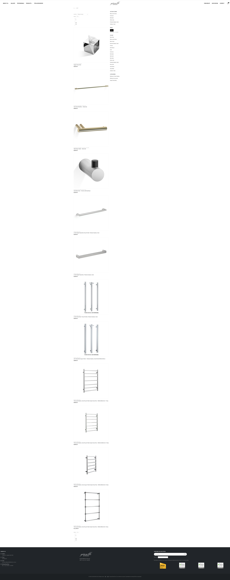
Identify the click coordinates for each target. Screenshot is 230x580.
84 (76, 24)
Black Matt (112, 37)
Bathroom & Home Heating (114, 76)
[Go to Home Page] (74, 8)
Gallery (13, 3)
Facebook (106, 577)
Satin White (112, 68)
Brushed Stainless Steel (114, 43)
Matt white (112, 58)
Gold (111, 49)
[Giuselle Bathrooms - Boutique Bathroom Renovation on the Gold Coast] (115, 3)
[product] (91, 44)
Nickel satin (112, 60)
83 (76, 22)
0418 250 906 (215, 3)
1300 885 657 (207, 3)
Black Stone (112, 41)
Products (28, 3)
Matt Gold (111, 56)
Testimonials (20, 3)
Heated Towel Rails (77, 231)
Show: (75, 16)
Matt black (112, 17)
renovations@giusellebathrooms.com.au (9, 562)
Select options (107, 29)
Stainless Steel (112, 24)
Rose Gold (112, 64)
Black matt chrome (113, 13)
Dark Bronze (112, 47)
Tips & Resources (38, 3)
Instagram (108, 577)
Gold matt (111, 15)
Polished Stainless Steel (114, 62)
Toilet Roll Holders (85, 147)
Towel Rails (84, 105)
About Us (5, 3)
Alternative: (156, 557)
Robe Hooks (84, 189)
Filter (112, 30)
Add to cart (107, 71)
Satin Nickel (112, 66)
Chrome (111, 45)
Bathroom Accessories (78, 63)
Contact (222, 3)
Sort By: (75, 14)
